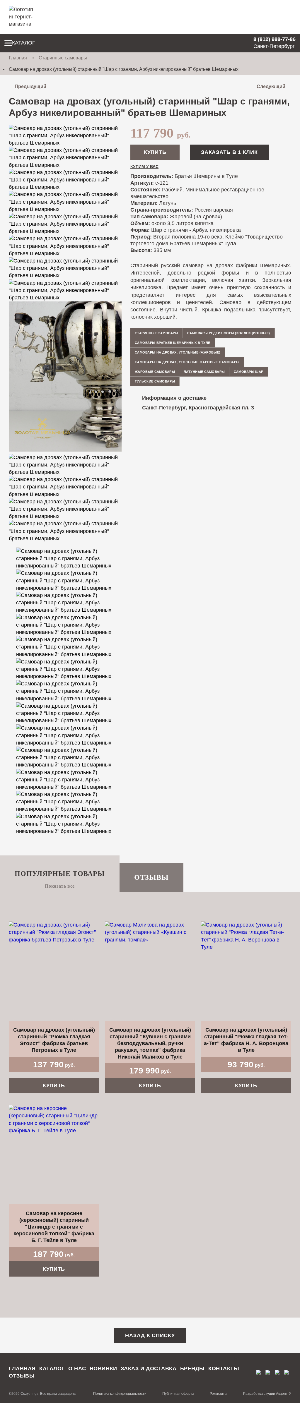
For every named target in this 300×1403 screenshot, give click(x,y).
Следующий (271, 86)
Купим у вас (144, 166)
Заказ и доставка (149, 1368)
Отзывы (151, 877)
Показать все (60, 886)
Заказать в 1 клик (229, 152)
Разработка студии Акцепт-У (267, 1394)
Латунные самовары (204, 371)
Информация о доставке (174, 398)
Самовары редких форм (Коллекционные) (228, 333)
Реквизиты (218, 1394)
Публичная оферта (178, 1394)
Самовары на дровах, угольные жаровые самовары (187, 362)
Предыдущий (30, 86)
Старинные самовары (63, 57)
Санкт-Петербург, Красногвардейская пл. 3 (198, 408)
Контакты (223, 1368)
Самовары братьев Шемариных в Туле (172, 342)
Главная (18, 57)
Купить (155, 152)
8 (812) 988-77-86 (274, 39)
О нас (77, 1368)
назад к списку (150, 1335)
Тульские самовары (155, 381)
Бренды (192, 1368)
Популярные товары (60, 873)
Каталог (23, 43)
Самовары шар (248, 371)
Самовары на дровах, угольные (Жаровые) (178, 352)
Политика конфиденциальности (119, 1394)
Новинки (103, 1368)
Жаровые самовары (155, 371)
